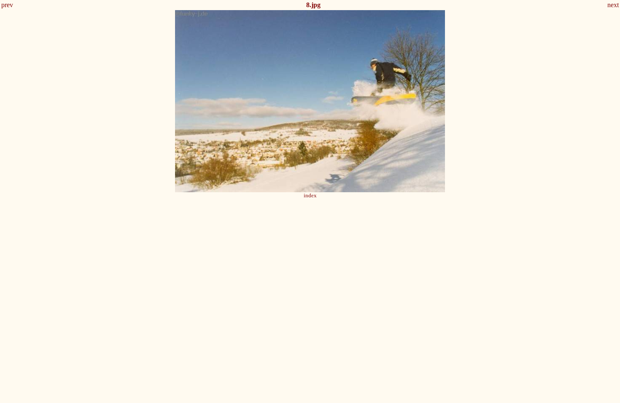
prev (7, 4)
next (613, 4)
